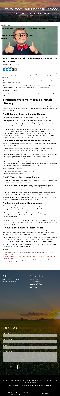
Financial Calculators (8, 35)
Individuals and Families (9, 28)
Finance (6, 67)
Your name (12, 333)
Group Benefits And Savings (37, 28)
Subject (11, 345)
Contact (4, 38)
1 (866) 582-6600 (37, 285)
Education (11, 67)
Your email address (14, 339)
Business (23, 28)
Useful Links (23, 35)
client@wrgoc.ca (35, 279)
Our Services (5, 25)
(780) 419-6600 (35, 281)
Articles (32, 35)
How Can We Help (14, 351)
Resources (4, 32)
